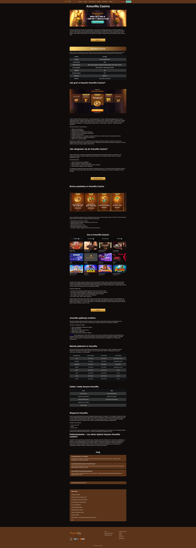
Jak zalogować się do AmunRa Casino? (79, 499)
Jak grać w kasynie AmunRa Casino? (79, 497)
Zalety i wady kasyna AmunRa (77, 512)
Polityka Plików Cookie (108, 533)
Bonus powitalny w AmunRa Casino (78, 502)
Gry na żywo (104, 238)
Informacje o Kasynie (75, 494)
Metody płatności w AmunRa (77, 509)
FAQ (72, 519)
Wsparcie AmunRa (75, 514)
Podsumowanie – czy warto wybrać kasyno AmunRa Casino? (83, 517)
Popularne (76, 238)
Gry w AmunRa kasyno (76, 504)
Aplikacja (110, 1)
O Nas (105, 531)
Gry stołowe (90, 238)
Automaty (119, 238)
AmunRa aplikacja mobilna (76, 507)
